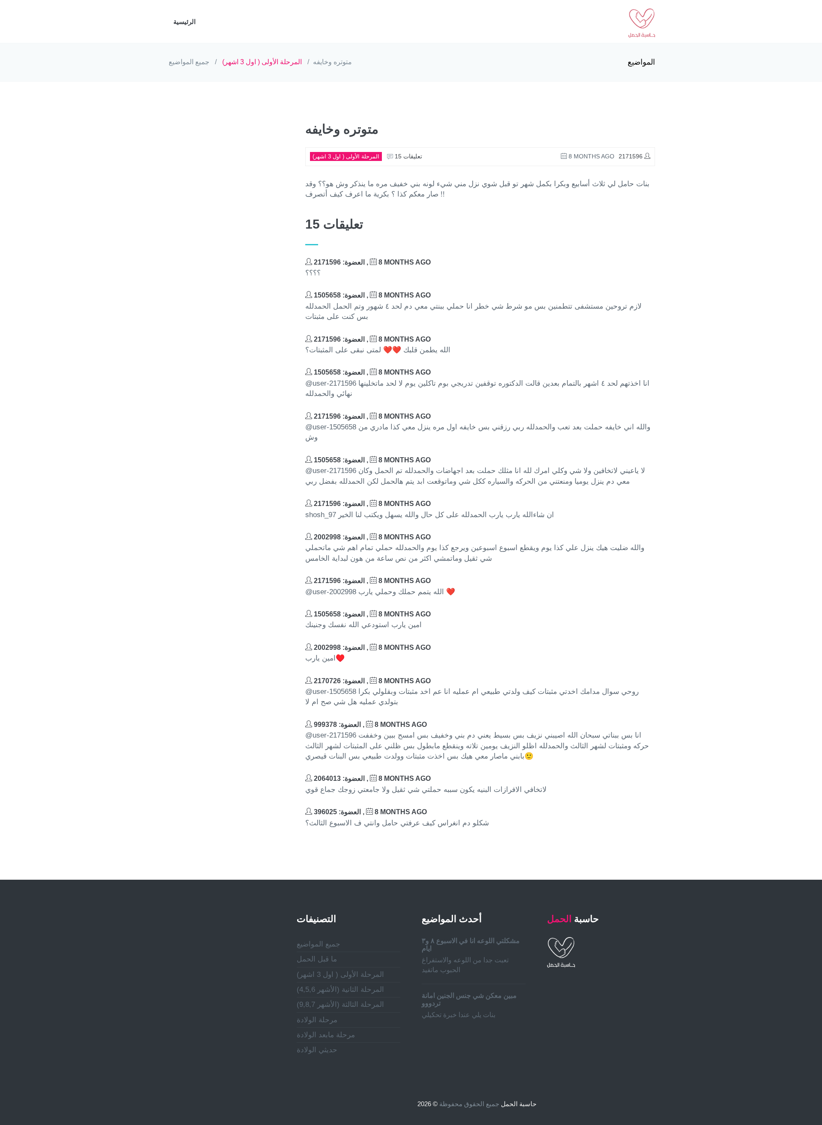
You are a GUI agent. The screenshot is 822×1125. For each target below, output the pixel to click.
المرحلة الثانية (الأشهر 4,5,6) (340, 989)
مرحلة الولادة (317, 1020)
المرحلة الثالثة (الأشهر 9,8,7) (340, 1004)
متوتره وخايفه (332, 61)
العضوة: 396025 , (369, 811)
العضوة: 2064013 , (371, 778)
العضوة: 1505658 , (371, 295)
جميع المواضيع (189, 61)
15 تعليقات (407, 156)
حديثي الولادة (317, 1050)
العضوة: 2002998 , (371, 537)
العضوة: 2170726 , (371, 681)
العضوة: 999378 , (369, 724)
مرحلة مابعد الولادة (326, 1035)
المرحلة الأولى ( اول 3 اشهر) (262, 61)
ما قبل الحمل (317, 959)
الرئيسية (184, 21)
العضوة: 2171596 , (371, 262)
